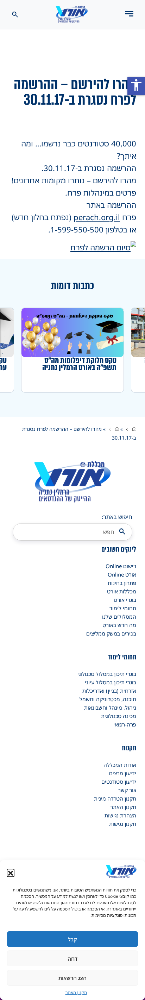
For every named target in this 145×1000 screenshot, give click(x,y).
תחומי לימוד (122, 608)
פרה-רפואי (124, 724)
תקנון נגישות (122, 823)
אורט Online (122, 574)
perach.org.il (97, 217)
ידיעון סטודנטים (118, 781)
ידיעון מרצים (122, 773)
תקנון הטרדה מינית (115, 798)
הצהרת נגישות (120, 815)
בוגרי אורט (125, 599)
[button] (10, 872)
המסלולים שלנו (119, 616)
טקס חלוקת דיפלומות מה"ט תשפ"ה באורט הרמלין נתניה (79, 364)
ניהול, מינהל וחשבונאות (110, 707)
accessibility (136, 85)
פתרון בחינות (122, 582)
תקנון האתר (76, 992)
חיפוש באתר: (117, 517)
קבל (72, 939)
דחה (72, 958)
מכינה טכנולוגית (118, 715)
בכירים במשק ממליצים (111, 633)
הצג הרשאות (72, 977)
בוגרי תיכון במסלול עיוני (110, 682)
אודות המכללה (119, 764)
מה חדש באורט (119, 625)
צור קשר (127, 790)
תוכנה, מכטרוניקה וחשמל (108, 699)
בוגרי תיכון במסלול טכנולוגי (106, 673)
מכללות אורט (121, 591)
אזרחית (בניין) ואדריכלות (109, 690)
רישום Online (121, 566)
